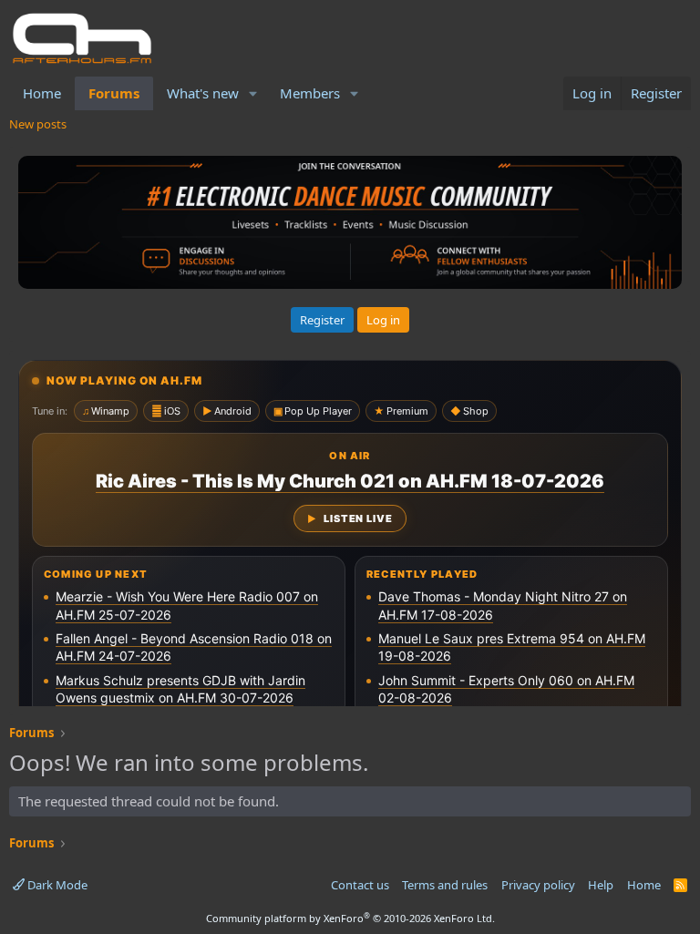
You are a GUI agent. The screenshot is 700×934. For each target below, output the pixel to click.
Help (600, 885)
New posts (38, 124)
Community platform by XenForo (350, 918)
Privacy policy (538, 885)
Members (310, 93)
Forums (113, 93)
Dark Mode (56, 885)
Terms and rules (445, 885)
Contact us (360, 885)
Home (42, 93)
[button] (253, 93)
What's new (203, 93)
